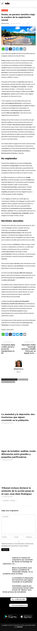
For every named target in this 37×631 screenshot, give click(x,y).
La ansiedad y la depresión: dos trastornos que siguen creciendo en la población (18, 417)
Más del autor (23, 379)
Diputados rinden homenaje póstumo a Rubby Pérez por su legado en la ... (29, 349)
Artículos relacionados (9, 379)
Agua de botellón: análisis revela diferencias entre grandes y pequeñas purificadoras (18, 454)
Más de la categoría (8, 382)
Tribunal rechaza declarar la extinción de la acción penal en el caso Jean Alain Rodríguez (17, 491)
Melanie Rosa (5, 23)
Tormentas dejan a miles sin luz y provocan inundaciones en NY (8, 349)
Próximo (12, 500)
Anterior (6, 500)
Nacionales (5, 10)
